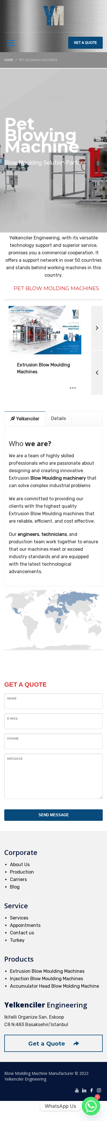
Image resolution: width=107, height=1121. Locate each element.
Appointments (25, 925)
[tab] (25, 418)
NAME (12, 698)
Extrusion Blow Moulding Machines (47, 971)
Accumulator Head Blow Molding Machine (54, 986)
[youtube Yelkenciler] (77, 1090)
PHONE (13, 739)
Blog (15, 887)
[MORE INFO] (72, 388)
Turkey (17, 940)
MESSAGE (15, 759)
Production (22, 872)
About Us (20, 864)
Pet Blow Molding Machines (56, 288)
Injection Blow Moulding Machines (46, 978)
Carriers (18, 879)
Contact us (22, 933)
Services (19, 918)
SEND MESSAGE (54, 815)
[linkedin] (84, 1090)
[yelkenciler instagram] (99, 1090)
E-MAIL (12, 718)
